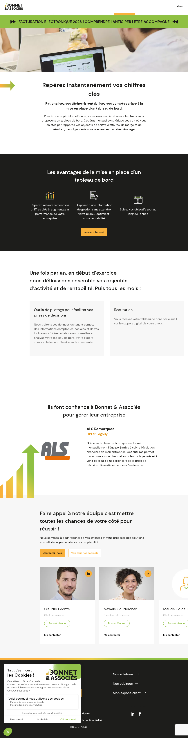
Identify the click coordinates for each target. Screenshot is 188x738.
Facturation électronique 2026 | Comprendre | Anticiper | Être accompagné (94, 21)
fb (140, 714)
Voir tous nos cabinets (84, 553)
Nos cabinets (123, 683)
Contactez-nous (52, 553)
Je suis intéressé (94, 232)
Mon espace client (127, 693)
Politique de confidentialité (86, 720)
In (88, 573)
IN (132, 714)
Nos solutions (123, 674)
